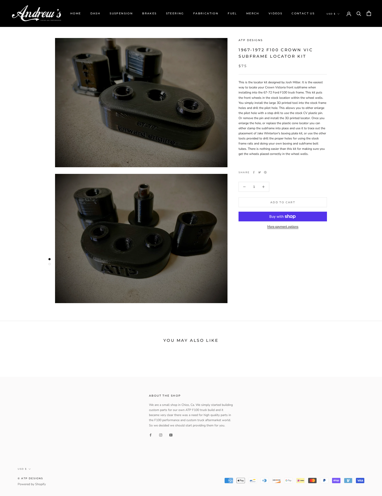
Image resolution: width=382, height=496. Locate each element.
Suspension (121, 13)
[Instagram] (160, 434)
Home (75, 13)
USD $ (331, 13)
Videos (275, 13)
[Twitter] (259, 172)
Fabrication (205, 13)
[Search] (359, 13)
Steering (175, 13)
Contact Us (303, 13)
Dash (95, 13)
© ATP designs (30, 478)
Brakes (149, 13)
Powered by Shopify (32, 484)
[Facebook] (253, 172)
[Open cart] (369, 13)
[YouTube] (170, 434)
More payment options (282, 226)
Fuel (232, 13)
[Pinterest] (265, 172)
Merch (252, 13)
